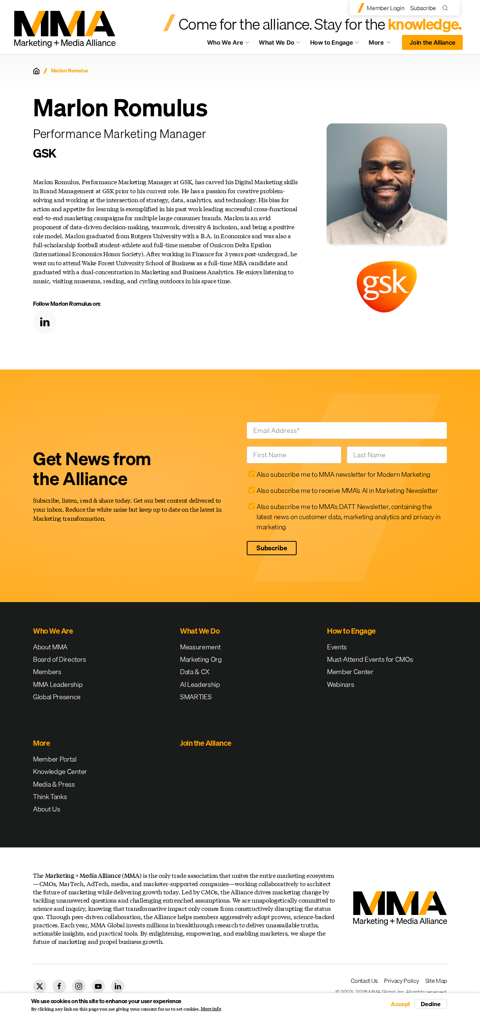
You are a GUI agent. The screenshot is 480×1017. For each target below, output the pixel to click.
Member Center (350, 671)
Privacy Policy (401, 980)
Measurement (200, 646)
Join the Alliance (432, 42)
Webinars (340, 684)
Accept (400, 1004)
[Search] (447, 7)
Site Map (436, 980)
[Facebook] (59, 986)
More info (211, 1009)
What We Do (276, 42)
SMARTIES (196, 696)
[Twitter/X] (39, 986)
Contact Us (364, 980)
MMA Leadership (58, 684)
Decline (431, 1004)
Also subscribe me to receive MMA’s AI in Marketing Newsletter (347, 490)
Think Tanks (50, 796)
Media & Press (54, 784)
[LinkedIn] (44, 321)
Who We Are (225, 42)
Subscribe (423, 8)
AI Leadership (200, 684)
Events (337, 646)
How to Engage (331, 42)
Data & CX (195, 671)
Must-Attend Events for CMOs (370, 659)
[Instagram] (79, 986)
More (383, 44)
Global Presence (56, 696)
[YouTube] (98, 986)
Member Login (385, 8)
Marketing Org (201, 659)
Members (47, 671)
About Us (46, 809)
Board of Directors (59, 659)
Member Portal (54, 759)
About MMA (50, 646)
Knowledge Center (60, 771)
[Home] (36, 71)
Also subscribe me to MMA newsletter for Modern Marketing (343, 474)
